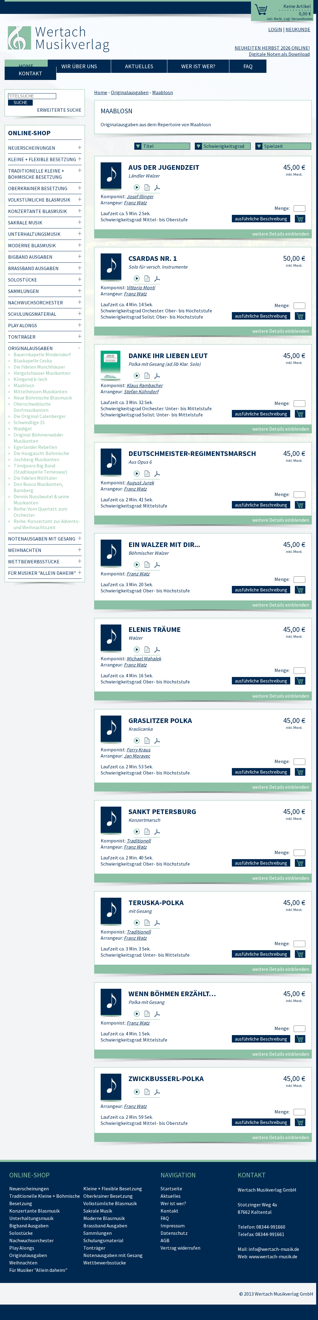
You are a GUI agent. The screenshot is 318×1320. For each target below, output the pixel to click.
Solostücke (22, 280)
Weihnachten (24, 550)
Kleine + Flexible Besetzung (42, 159)
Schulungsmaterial (32, 314)
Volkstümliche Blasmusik (39, 200)
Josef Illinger (140, 196)
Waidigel (23, 428)
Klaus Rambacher (145, 385)
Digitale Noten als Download (279, 54)
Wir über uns (79, 66)
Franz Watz (135, 202)
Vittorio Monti (141, 287)
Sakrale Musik (25, 222)
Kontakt (30, 73)
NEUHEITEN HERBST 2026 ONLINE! (272, 48)
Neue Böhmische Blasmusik (43, 398)
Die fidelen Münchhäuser (39, 367)
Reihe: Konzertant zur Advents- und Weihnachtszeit (47, 524)
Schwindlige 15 (29, 422)
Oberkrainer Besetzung (37, 188)
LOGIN (275, 29)
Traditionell (139, 841)
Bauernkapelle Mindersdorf (42, 354)
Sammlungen (23, 291)
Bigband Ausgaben (30, 257)
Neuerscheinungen (31, 148)
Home (26, 66)
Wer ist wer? (198, 66)
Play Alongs (22, 325)
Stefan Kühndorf (141, 391)
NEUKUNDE (298, 29)
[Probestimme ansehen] (157, 187)
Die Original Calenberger (40, 416)
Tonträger (22, 337)
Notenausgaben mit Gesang (41, 539)
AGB (165, 1240)
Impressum (173, 1225)
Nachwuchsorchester (35, 302)
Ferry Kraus (138, 749)
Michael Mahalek (144, 658)
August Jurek (140, 482)
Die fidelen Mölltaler (35, 478)
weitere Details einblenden (280, 234)
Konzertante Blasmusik (37, 211)
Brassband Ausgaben (33, 268)
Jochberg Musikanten (36, 459)
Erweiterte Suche (59, 110)
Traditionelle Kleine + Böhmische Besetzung (36, 174)
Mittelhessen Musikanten (40, 391)
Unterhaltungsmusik (34, 234)
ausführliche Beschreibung (261, 219)
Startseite (171, 1188)
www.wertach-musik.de (273, 1256)
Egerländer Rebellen (35, 447)
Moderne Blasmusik (32, 245)
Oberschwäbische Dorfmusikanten (32, 407)
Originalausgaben (30, 348)
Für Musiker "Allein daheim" (42, 573)
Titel (148, 146)
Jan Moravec (137, 756)
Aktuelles (139, 66)
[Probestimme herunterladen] (147, 187)
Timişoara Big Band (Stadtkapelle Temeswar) (40, 468)
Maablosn (24, 385)
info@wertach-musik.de (274, 1249)
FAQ (248, 66)
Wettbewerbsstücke (34, 561)
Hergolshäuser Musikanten (42, 373)
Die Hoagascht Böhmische (41, 453)
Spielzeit (273, 146)
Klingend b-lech (30, 379)
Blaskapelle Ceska (33, 360)
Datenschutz (174, 1233)
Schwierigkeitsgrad (224, 146)
